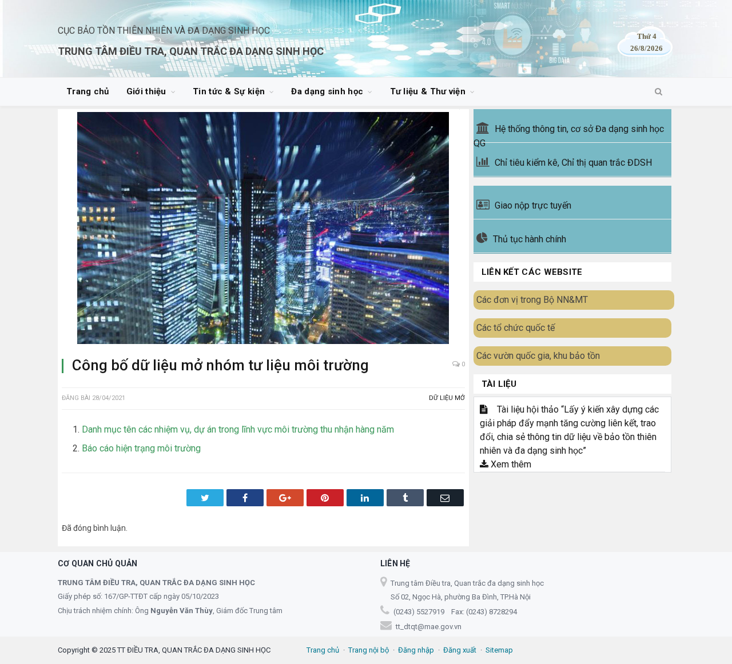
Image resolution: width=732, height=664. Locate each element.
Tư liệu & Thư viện (428, 91)
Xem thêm (509, 464)
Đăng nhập (416, 650)
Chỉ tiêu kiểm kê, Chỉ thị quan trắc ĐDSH (573, 162)
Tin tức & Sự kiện (229, 91)
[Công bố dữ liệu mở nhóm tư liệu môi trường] (263, 229)
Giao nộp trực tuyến (533, 205)
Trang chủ (87, 91)
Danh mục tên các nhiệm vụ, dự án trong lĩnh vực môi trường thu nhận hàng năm (238, 429)
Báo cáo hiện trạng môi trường (141, 448)
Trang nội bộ (368, 650)
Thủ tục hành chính (529, 239)
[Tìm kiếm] (658, 92)
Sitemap (499, 650)
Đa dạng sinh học (327, 91)
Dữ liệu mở (447, 398)
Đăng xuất (459, 650)
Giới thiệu (146, 91)
